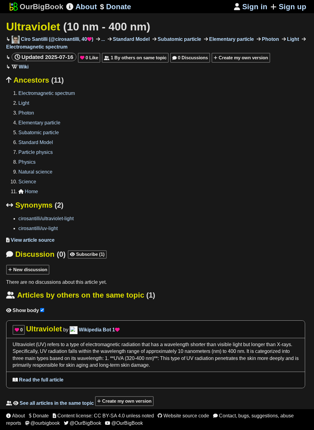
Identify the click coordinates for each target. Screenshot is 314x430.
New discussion (29, 269)
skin (251, 358)
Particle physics (35, 152)
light (237, 344)
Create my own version (242, 57)
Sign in (250, 6)
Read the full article (38, 379)
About (81, 6)
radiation (57, 351)
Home (28, 191)
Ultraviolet (78, 26)
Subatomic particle (178, 39)
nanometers (197, 351)
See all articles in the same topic (50, 403)
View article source (30, 240)
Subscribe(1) (87, 254)
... (102, 39)
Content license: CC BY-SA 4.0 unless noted (103, 415)
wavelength (176, 344)
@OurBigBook (82, 423)
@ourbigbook (42, 423)
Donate (115, 6)
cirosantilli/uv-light (38, 228)
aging (82, 365)
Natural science (35, 171)
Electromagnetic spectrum (46, 93)
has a (157, 344)
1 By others (135, 57)
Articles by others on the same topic (80, 295)
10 (180, 351)
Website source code (183, 415)
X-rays (284, 344)
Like (89, 57)
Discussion (36, 254)
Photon (270, 39)
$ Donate (39, 415)
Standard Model (131, 39)
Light (292, 39)
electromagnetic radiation (113, 344)
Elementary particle (231, 39)
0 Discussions (190, 57)
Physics (27, 162)
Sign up (292, 6)
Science (27, 181)
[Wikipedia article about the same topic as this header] (20, 66)
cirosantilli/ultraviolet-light (46, 218)
